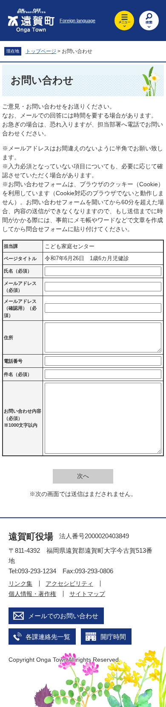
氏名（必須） (18, 270)
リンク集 (20, 583)
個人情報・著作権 (32, 593)
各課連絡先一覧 (48, 636)
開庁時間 (113, 636)
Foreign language (77, 20)
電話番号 (13, 361)
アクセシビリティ (69, 583)
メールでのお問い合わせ (63, 615)
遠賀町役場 (31, 536)
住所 (8, 337)
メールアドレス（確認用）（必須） (20, 308)
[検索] (149, 20)
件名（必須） (18, 374)
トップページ (41, 51)
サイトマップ (87, 593)
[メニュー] (124, 20)
